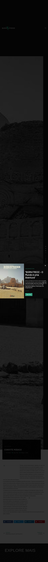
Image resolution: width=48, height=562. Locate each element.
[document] (24, 281)
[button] (45, 265)
